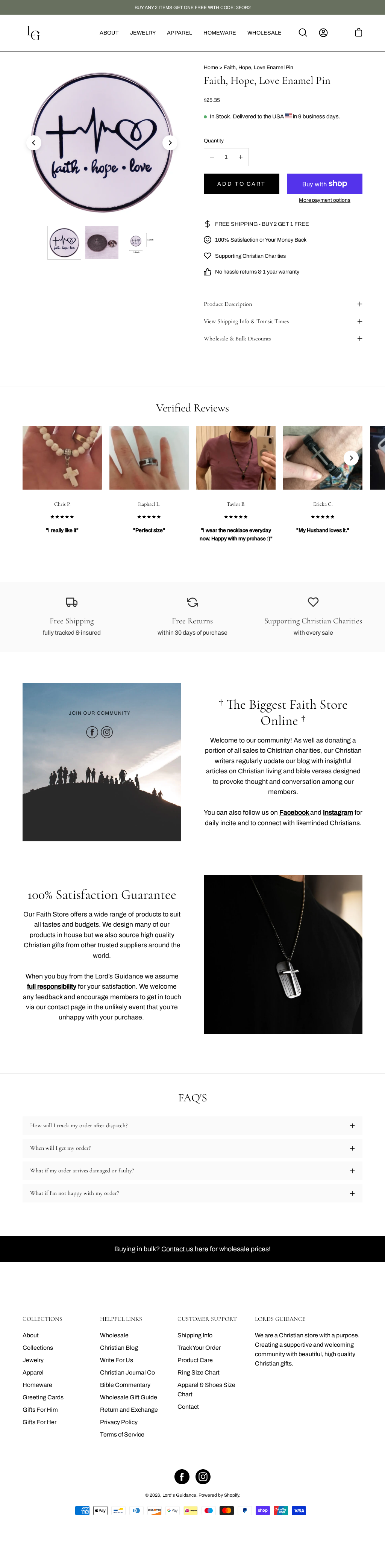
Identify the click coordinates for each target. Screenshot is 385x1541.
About (31, 1335)
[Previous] (33, 142)
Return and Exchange (129, 1409)
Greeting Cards (43, 1397)
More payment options (324, 200)
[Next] (169, 142)
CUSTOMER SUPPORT (207, 1319)
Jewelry (33, 1360)
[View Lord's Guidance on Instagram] (203, 1476)
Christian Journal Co (127, 1372)
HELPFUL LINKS (121, 1319)
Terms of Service (122, 1434)
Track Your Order (199, 1347)
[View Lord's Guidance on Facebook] (181, 1476)
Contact (188, 1406)
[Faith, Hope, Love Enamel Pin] (64, 243)
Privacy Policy (119, 1422)
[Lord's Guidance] (34, 32)
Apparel (33, 1372)
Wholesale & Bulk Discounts (237, 338)
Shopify (231, 1495)
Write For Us (116, 1360)
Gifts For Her (39, 1422)
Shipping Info (194, 1335)
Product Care (195, 1360)
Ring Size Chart (198, 1372)
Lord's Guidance (179, 1495)
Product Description (228, 304)
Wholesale (114, 1335)
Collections (38, 1347)
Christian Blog (119, 1347)
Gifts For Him (40, 1409)
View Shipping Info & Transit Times (246, 321)
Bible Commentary (125, 1385)
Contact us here (184, 1249)
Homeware (37, 1385)
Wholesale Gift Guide (128, 1397)
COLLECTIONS (42, 1319)
